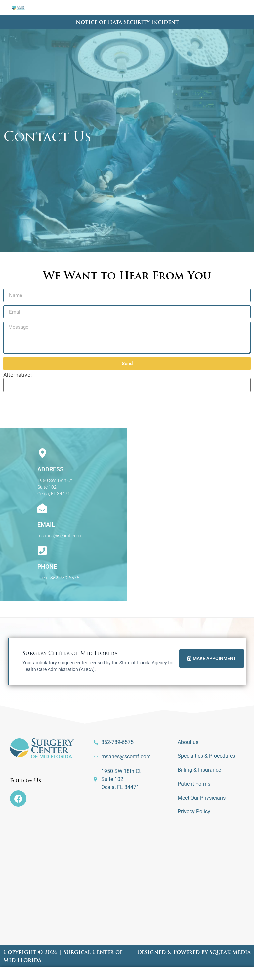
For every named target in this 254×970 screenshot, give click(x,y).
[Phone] (42, 551)
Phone (47, 566)
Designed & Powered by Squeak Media (194, 952)
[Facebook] (18, 798)
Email (46, 524)
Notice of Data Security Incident (127, 22)
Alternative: (17, 374)
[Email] (42, 508)
